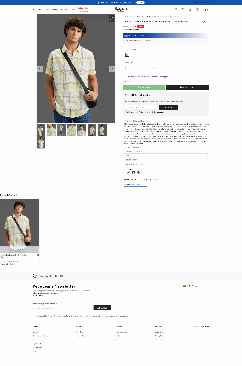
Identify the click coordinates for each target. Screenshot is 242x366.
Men (47, 9)
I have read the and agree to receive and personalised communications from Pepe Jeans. (82, 316)
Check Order (37, 348)
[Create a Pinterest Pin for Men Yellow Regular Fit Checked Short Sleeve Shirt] (138, 172)
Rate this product (135, 184)
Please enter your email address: (45, 304)
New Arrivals (38, 9)
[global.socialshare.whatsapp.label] (128, 172)
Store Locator (119, 340)
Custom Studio (81, 336)
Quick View (19, 250)
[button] (42, 68)
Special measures (121, 332)
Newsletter (80, 332)
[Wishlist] (36, 255)
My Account (37, 344)
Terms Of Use (159, 332)
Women (55, 9)
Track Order (205, 2)
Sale (73, 9)
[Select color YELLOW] (127, 55)
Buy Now (145, 87)
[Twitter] (61, 276)
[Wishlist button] (183, 9)
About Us (118, 336)
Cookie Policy (159, 340)
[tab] (166, 121)
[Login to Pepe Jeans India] (190, 9)
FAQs (35, 351)
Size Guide (127, 81)
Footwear (65, 9)
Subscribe (102, 308)
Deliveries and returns (40, 336)
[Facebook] (56, 276)
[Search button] (176, 9)
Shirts (139, 17)
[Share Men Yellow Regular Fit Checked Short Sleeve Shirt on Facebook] (133, 172)
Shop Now (140, 2)
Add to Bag (188, 87)
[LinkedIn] (50, 276)
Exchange (36, 340)
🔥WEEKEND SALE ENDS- (110, 2)
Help (196, 2)
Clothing (131, 17)
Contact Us (36, 332)
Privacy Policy (53, 316)
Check (168, 107)
